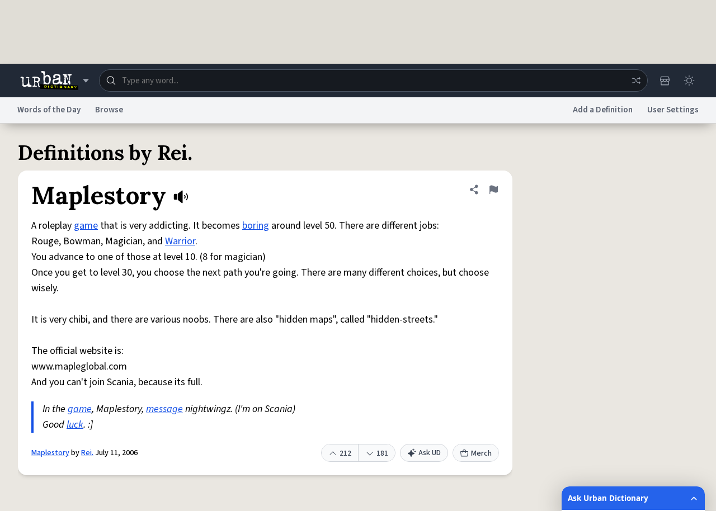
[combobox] (373, 80)
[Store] (664, 80)
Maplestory (50, 452)
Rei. (87, 452)
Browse (109, 110)
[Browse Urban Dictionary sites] (54, 80)
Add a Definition (603, 110)
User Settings (673, 110)
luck (75, 425)
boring (255, 226)
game (86, 226)
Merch (481, 453)
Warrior (180, 241)
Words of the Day (49, 110)
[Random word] (636, 80)
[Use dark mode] (689, 80)
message (164, 409)
